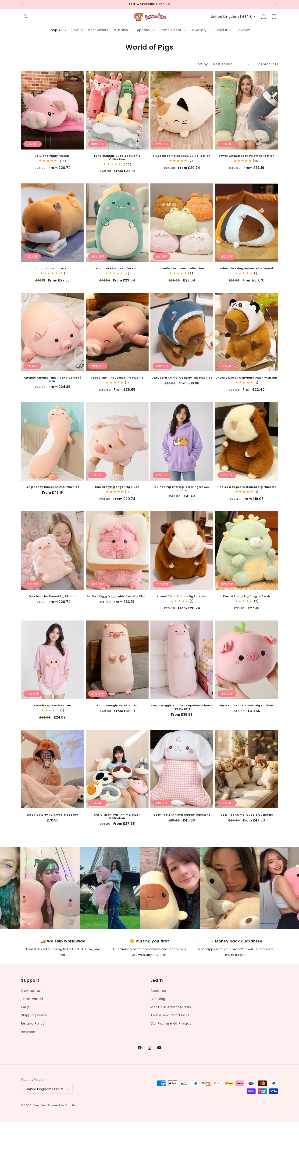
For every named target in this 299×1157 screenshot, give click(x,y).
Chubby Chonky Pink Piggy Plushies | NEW (52, 379)
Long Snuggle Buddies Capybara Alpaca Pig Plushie (182, 707)
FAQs (25, 1006)
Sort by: (202, 64)
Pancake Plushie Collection (117, 268)
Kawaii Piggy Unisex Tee (52, 705)
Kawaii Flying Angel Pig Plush (117, 487)
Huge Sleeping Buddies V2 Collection (181, 155)
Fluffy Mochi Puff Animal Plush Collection (117, 816)
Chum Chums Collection (52, 268)
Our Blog (157, 998)
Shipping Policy (34, 1015)
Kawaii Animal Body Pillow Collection (246, 155)
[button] (26, 16)
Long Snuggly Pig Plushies (117, 705)
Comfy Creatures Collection (182, 268)
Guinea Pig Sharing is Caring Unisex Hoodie (182, 488)
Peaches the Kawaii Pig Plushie (52, 596)
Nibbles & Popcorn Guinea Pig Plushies (246, 487)
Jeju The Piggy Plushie (52, 155)
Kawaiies (40, 1105)
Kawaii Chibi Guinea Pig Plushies (182, 596)
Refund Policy (33, 1023)
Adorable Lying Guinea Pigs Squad (246, 268)
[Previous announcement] (23, 4)
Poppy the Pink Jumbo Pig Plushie (117, 377)
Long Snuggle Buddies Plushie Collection (117, 157)
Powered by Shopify (62, 1105)
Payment (29, 1031)
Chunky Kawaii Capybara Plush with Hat (247, 377)
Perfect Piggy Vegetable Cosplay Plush (117, 596)
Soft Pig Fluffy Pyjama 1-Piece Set (52, 814)
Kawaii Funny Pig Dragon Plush (246, 596)
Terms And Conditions (169, 1015)
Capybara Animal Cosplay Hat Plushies (182, 377)
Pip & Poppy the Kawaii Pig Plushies (246, 705)
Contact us (31, 990)
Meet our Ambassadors (170, 1006)
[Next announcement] (276, 4)
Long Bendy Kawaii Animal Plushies (52, 487)
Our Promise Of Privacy (170, 1023)
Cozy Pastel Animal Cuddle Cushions (181, 814)
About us (158, 990)
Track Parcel (32, 998)
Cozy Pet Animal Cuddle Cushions (246, 814)
